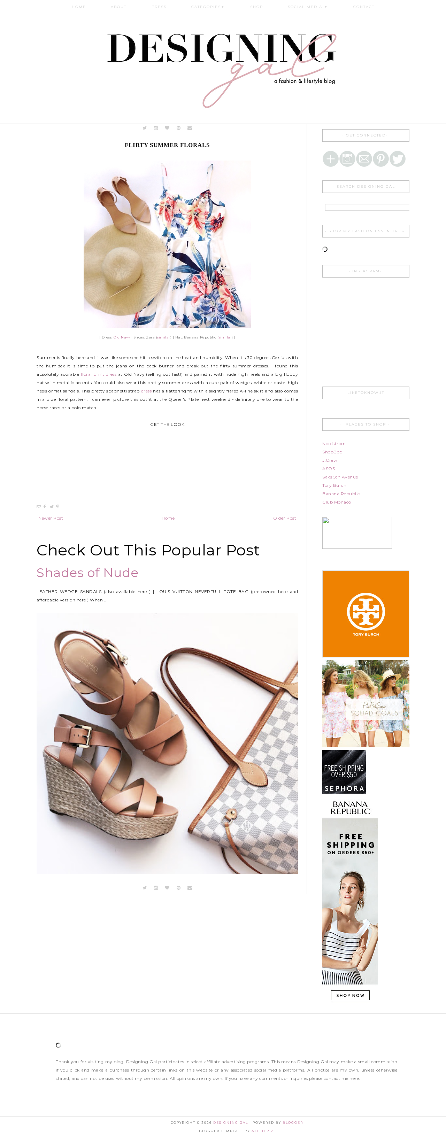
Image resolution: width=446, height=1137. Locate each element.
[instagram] (156, 128)
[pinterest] (179, 128)
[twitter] (145, 128)
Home (79, 7)
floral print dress (99, 374)
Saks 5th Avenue (340, 477)
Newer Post (50, 518)
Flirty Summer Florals (167, 145)
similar (163, 337)
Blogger (293, 1122)
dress (146, 391)
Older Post (284, 518)
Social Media (308, 7)
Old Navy (122, 337)
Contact (364, 7)
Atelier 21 (263, 1131)
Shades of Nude (87, 572)
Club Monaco (336, 502)
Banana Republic (341, 493)
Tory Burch (334, 485)
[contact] (190, 128)
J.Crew (329, 460)
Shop (256, 7)
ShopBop (332, 451)
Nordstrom (334, 443)
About (118, 7)
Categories (208, 7)
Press (159, 7)
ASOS (328, 468)
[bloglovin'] (167, 128)
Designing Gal (231, 1122)
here (354, 1078)
